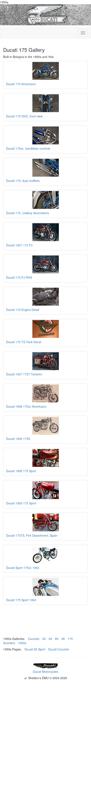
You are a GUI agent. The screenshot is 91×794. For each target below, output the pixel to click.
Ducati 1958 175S (18, 439)
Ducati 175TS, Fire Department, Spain (31, 535)
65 (50, 639)
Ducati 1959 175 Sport (21, 503)
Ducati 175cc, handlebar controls (28, 148)
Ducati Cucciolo (58, 649)
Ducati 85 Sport (35, 649)
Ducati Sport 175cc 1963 (22, 568)
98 (63, 639)
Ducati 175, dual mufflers (23, 181)
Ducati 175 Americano (21, 84)
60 (44, 639)
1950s (22, 643)
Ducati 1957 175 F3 (19, 245)
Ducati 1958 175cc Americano (26, 406)
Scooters (9, 643)
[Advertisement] (45, 725)
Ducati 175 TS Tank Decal (23, 342)
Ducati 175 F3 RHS (19, 277)
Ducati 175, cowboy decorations (27, 213)
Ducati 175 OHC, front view (24, 116)
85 (56, 639)
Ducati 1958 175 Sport (21, 471)
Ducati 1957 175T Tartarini (24, 374)
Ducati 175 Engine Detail (22, 310)
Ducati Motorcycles (45, 671)
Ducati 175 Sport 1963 (21, 600)
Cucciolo (33, 639)
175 (70, 639)
